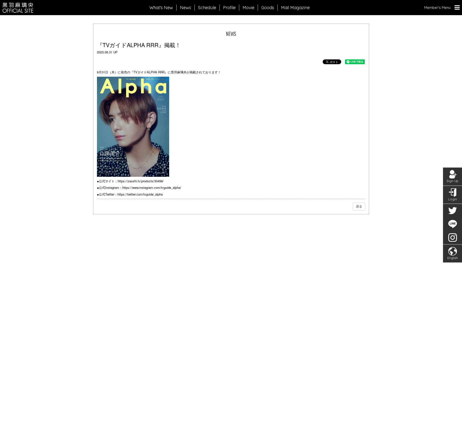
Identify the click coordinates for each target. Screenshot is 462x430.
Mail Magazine (295, 7)
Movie (248, 7)
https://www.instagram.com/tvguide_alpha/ (151, 187)
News (185, 7)
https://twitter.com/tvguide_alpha (140, 194)
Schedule (207, 7)
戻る (359, 206)
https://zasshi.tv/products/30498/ (141, 181)
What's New (161, 7)
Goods (267, 7)
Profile (229, 7)
